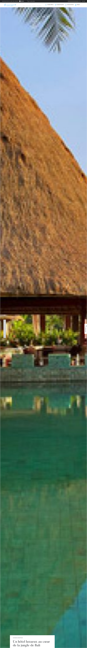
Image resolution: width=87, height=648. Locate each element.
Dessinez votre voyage (4, 328)
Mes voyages (34, 5)
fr (82, 1)
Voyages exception (60, 4)
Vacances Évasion (70, 4)
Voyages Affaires (50, 4)
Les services (29, 5)
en (84, 1)
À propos (24, 5)
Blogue (78, 4)
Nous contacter (39, 5)
